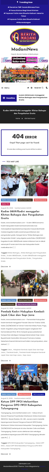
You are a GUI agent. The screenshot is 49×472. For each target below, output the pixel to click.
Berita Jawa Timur (8, 200)
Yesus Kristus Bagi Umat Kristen (24, 10)
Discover (5, 266)
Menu (6, 88)
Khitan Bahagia (14, 253)
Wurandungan (24, 22)
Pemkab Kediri (12, 352)
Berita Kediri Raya (25, 200)
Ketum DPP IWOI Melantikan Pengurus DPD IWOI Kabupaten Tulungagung (21, 405)
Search (37, 88)
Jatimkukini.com (24, 463)
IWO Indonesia (38, 394)
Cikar (10, 349)
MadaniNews (24, 49)
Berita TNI (5, 204)
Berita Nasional (40, 200)
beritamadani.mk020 (23, 208)
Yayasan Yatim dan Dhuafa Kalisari (24, 19)
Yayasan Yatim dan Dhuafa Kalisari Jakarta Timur (24, 14)
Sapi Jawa (27, 355)
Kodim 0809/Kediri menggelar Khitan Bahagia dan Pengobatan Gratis (32, 97)
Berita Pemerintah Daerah (27, 304)
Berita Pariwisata (8, 304)
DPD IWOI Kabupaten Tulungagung (21, 443)
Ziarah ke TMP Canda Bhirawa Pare (24, 7)
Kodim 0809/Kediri (14, 255)
